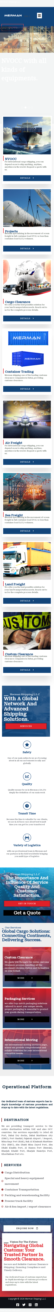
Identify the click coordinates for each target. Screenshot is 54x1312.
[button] (22, 108)
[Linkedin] (36, 1304)
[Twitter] (23, 1304)
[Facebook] (17, 1304)
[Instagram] (30, 1304)
